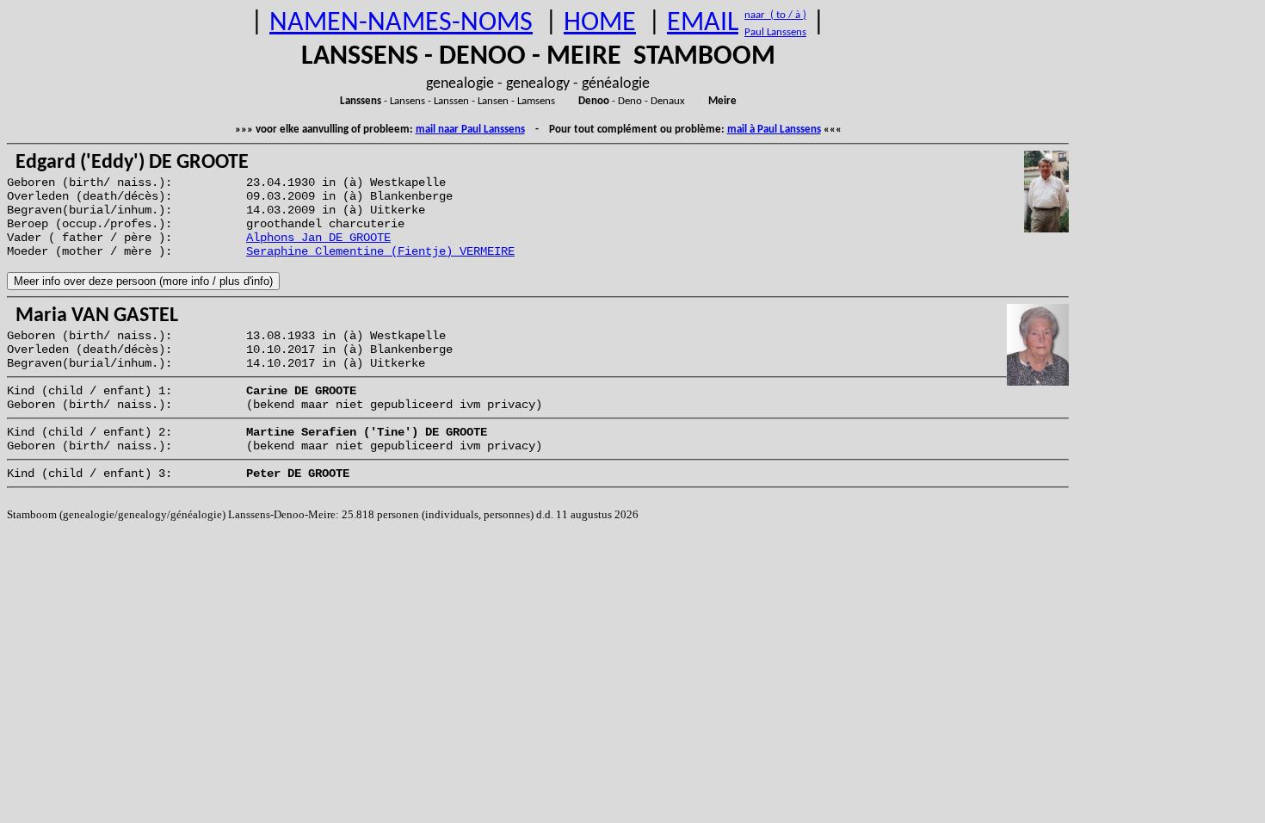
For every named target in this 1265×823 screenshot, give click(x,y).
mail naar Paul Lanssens (470, 129)
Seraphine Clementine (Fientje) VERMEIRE (380, 251)
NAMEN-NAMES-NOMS (401, 23)
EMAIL (702, 23)
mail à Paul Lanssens (774, 129)
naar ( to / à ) (775, 15)
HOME (600, 23)
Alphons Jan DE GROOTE (318, 237)
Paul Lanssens (775, 32)
